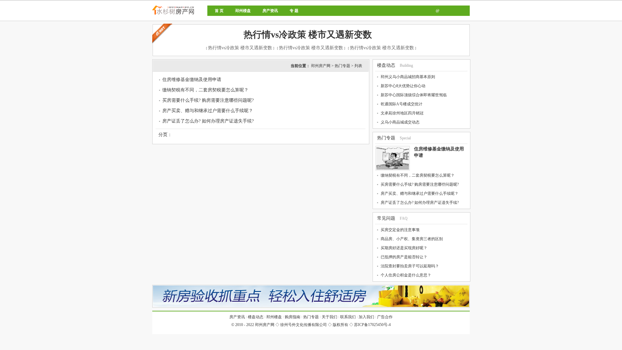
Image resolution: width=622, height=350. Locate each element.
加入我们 (366, 317)
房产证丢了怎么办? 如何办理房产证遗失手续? (208, 121)
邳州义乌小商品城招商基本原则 (408, 77)
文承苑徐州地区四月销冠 (402, 113)
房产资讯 (270, 10)
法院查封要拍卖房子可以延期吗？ (410, 266)
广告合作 (385, 317)
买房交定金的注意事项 (400, 230)
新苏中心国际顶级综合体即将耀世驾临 (414, 95)
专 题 (294, 10)
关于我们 (329, 317)
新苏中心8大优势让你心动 (403, 86)
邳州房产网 (195, 15)
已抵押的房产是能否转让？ (404, 257)
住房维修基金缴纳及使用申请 (191, 79)
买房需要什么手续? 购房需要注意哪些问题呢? (208, 100)
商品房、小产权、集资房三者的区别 (412, 239)
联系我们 (348, 317)
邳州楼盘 (243, 10)
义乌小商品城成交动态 (400, 122)
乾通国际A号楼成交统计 (401, 104)
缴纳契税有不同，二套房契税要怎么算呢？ (205, 90)
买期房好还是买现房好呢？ (404, 248)
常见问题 (386, 218)
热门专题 (342, 66)
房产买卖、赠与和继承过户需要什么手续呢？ (207, 110)
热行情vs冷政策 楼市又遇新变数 (308, 34)
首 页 (219, 10)
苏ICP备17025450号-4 (372, 324)
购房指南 (292, 317)
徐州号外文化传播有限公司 (303, 324)
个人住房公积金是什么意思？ (406, 275)
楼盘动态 (386, 65)
